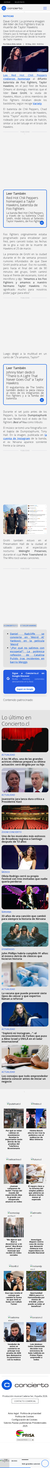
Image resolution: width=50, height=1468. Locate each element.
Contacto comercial (25, 1401)
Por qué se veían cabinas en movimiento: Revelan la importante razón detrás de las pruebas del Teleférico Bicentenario (13, 1139)
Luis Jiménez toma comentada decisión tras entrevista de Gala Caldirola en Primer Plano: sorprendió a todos (36, 1352)
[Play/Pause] (45, 1463)
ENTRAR (7, 2)
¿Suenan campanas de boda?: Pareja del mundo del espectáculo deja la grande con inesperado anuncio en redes (13, 1194)
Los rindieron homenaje (25, 77)
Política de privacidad (30, 1413)
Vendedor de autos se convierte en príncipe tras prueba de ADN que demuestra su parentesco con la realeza (13, 1352)
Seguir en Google (25, 689)
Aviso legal (13, 1413)
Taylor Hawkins (28, 625)
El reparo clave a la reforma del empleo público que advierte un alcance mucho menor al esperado (36, 1193)
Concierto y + (11, 625)
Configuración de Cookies (24, 1419)
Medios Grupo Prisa (25, 1439)
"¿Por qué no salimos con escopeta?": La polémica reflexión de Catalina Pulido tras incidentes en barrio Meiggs (27, 655)
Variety (37, 103)
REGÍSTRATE (19, 2)
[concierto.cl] (12, 8)
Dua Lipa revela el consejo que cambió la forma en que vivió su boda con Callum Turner (13, 1298)
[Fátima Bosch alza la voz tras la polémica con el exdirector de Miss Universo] (36, 1118)
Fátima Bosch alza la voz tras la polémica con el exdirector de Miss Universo (36, 1135)
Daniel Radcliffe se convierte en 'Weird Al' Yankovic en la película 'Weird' (27, 639)
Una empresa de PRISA (25, 1433)
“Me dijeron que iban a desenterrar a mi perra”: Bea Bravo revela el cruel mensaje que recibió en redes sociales (13, 1247)
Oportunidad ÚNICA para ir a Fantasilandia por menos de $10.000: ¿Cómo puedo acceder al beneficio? (36, 1299)
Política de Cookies (24, 1416)
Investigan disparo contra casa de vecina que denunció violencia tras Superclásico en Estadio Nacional (36, 1246)
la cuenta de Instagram (25, 436)
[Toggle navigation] (45, 8)
